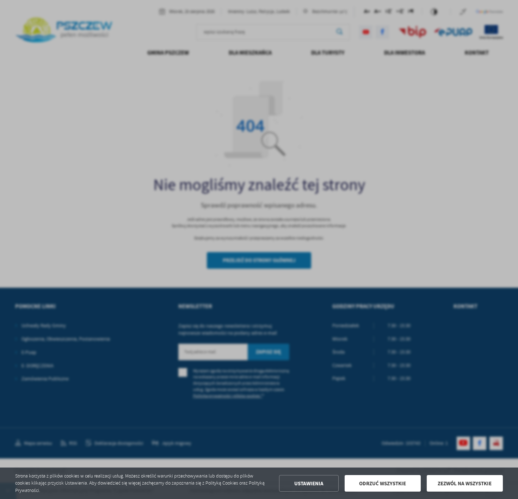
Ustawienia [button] (308, 483)
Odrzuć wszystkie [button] (382, 483)
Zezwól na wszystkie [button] (465, 483)
